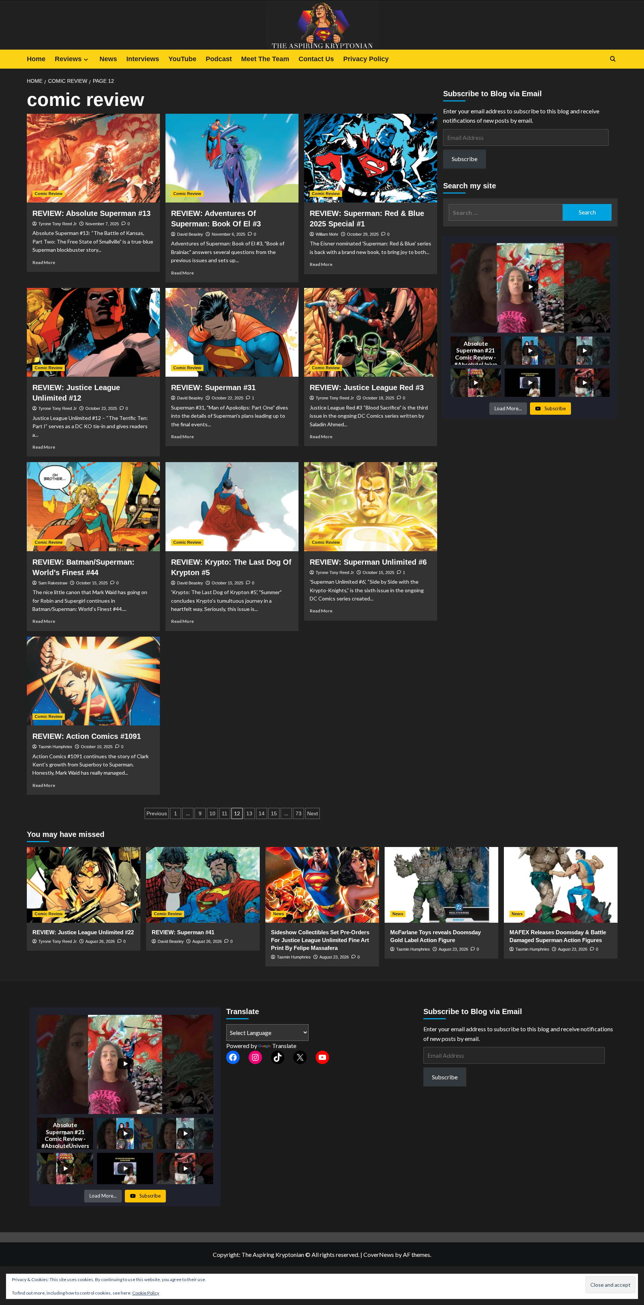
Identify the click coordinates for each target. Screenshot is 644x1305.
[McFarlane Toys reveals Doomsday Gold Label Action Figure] (441, 885)
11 (224, 813)
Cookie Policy (145, 1293)
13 (249, 813)
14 (262, 813)
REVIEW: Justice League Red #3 (367, 387)
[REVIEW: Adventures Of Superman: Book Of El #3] (232, 158)
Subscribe (464, 158)
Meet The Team (265, 59)
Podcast (219, 59)
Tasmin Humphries (55, 746)
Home (36, 59)
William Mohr (327, 234)
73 (299, 813)
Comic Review (49, 193)
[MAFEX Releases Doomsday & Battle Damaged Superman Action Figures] (561, 885)
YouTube (182, 59)
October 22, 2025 (227, 398)
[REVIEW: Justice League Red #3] (370, 332)
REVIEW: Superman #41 (183, 932)
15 (274, 813)
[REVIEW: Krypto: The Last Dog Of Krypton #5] (232, 506)
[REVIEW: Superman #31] (232, 332)
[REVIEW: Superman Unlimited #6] (370, 506)
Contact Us (316, 59)
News (108, 59)
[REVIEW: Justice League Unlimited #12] (93, 332)
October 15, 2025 (92, 583)
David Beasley (190, 234)
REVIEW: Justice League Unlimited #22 (83, 932)
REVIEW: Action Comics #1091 (86, 736)
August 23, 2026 (334, 957)
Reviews (68, 59)
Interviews (142, 59)
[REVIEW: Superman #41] (203, 885)
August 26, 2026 (100, 941)
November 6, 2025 (228, 234)
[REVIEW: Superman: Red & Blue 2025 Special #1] (370, 158)
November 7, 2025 (102, 224)
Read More (43, 262)
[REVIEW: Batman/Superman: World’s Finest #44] (93, 506)
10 (212, 813)
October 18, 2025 (378, 398)
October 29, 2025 (363, 234)
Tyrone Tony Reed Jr (57, 224)
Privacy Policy (366, 59)
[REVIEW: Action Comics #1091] (93, 681)
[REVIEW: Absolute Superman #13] (93, 158)
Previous (156, 813)
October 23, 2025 (101, 408)
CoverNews (378, 1254)
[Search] (613, 59)
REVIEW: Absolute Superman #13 (91, 213)
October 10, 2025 (97, 746)
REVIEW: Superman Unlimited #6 (368, 562)
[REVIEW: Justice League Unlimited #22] (84, 885)
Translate (284, 1045)
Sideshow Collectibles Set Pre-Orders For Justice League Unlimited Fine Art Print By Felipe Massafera (320, 940)
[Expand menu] (86, 59)
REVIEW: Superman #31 (213, 387)
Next (312, 813)
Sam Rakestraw (52, 583)
